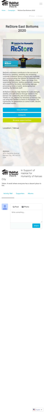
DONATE (22, 115)
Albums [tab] (30, 193)
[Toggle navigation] (40, 3)
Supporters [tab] (20, 193)
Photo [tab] (26, 207)
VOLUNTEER (22, 110)
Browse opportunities (22, 120)
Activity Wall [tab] (7, 193)
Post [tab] (17, 207)
